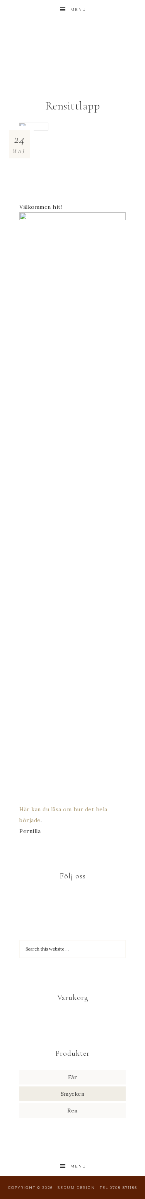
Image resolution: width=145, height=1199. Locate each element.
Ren (72, 1110)
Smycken (73, 1093)
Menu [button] (78, 9)
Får (72, 1077)
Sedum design (72, 43)
